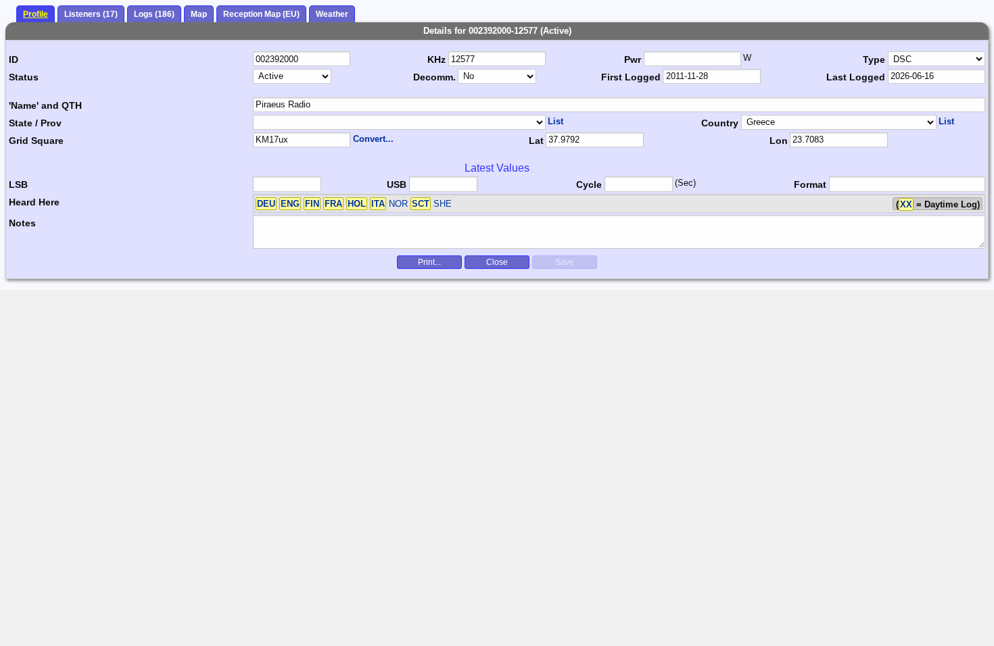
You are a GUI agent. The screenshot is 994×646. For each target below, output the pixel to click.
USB (396, 184)
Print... (429, 262)
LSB (18, 184)
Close (497, 262)
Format (810, 184)
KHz (436, 59)
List (555, 121)
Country (719, 123)
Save (564, 262)
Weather (332, 14)
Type (874, 59)
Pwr (632, 59)
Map (199, 14)
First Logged (631, 77)
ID (13, 59)
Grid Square (36, 140)
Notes (22, 223)
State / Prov (35, 123)
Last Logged (855, 77)
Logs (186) (154, 14)
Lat (536, 140)
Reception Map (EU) (261, 14)
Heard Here (34, 202)
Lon (779, 140)
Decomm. (434, 77)
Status (24, 77)
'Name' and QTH (45, 105)
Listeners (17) (91, 14)
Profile (35, 14)
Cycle (589, 184)
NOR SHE (354, 204)
